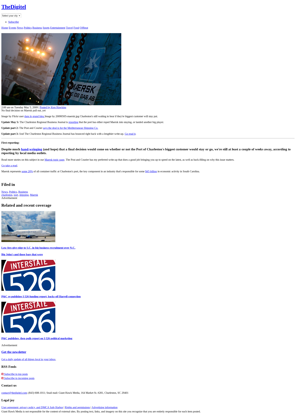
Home (4, 27)
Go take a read (9, 165)
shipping (24, 194)
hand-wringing (31, 149)
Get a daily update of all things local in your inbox (28, 359)
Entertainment (57, 27)
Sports (46, 27)
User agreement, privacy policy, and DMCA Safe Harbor (32, 407)
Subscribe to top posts (15, 374)
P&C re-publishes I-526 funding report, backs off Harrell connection (41, 296)
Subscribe (13, 21)
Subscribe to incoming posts (18, 378)
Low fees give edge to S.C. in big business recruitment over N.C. (38, 247)
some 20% (27, 171)
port (16, 194)
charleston (6, 194)
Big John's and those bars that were (22, 254)
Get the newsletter (13, 352)
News (20, 27)
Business (37, 27)
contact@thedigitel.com (14, 392)
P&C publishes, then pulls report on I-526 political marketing (36, 338)
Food (76, 27)
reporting (73, 122)
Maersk (34, 194)
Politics (28, 27)
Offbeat (84, 27)
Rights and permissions (77, 407)
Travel (69, 27)
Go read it (130, 133)
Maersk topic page (54, 159)
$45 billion (151, 171)
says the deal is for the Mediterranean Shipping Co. (70, 127)
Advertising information (105, 407)
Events (12, 27)
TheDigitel (13, 7)
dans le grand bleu (34, 116)
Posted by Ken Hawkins (53, 107)
